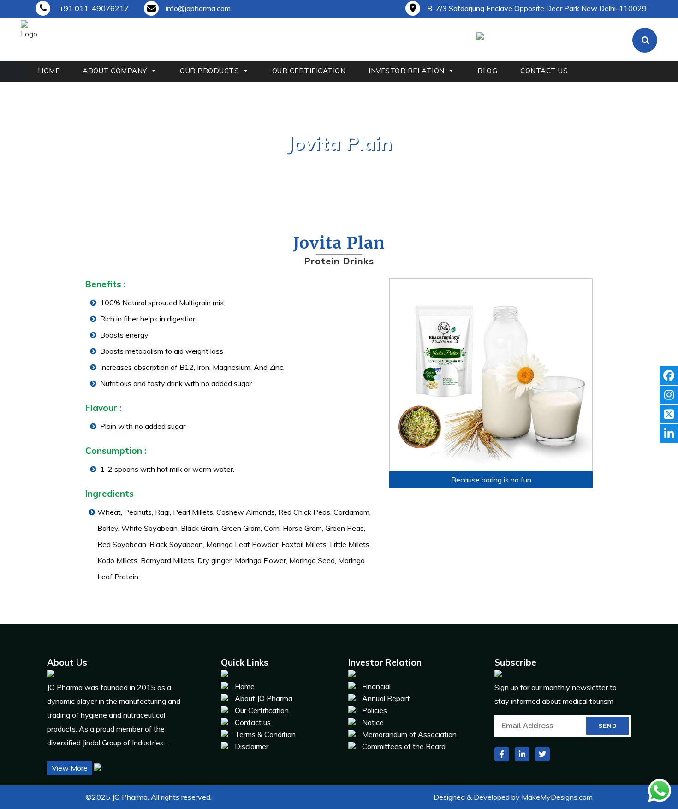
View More (70, 768)
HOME (48, 70)
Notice (373, 722)
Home (312, 163)
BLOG (487, 70)
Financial (376, 686)
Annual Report (386, 698)
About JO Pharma (263, 698)
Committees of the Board (404, 746)
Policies (374, 710)
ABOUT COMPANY (115, 70)
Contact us (253, 722)
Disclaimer (251, 746)
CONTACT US (544, 70)
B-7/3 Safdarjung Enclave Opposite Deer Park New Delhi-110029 (537, 8)
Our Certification (262, 710)
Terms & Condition (265, 734)
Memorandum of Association (409, 734)
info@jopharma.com (198, 8)
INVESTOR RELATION (407, 70)
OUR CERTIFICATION (309, 70)
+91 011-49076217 (93, 8)
